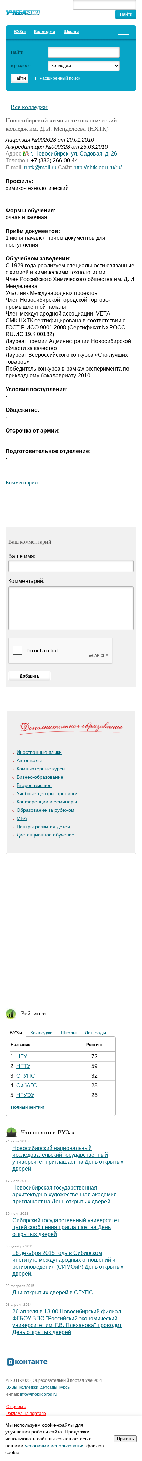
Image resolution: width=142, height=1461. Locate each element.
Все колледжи (29, 107)
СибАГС (26, 1085)
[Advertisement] (71, 928)
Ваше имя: (22, 556)
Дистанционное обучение (45, 835)
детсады (48, 1387)
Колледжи (44, 31)
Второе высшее (34, 785)
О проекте (16, 1406)
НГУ (21, 1056)
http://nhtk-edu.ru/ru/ (97, 167)
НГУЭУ (25, 1095)
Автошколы (29, 760)
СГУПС (25, 1076)
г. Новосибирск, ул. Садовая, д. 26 (73, 154)
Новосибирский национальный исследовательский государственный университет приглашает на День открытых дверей (67, 1158)
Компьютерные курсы (41, 768)
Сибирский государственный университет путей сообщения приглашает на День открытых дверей (65, 1227)
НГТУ (23, 1066)
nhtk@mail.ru (40, 167)
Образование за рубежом (45, 810)
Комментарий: (26, 581)
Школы (71, 31)
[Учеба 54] (22, 13)
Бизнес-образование (40, 777)
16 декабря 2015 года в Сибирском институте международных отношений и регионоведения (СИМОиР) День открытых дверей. (67, 1263)
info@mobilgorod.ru (38, 1394)
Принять (125, 1438)
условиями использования (55, 1445)
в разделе (21, 65)
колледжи (28, 1387)
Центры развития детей (43, 826)
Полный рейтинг (27, 1107)
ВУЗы (20, 31)
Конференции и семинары (47, 801)
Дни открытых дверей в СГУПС (52, 1292)
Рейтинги (33, 1013)
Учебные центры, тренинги (47, 793)
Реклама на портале (26, 1413)
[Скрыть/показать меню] (123, 32)
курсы (65, 1387)
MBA (22, 818)
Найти (17, 52)
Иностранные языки (39, 752)
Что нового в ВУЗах (48, 1132)
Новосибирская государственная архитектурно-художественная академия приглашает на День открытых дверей (64, 1194)
